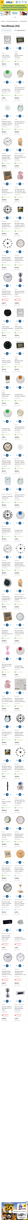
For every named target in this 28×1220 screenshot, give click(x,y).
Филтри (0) (7, 30)
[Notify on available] (7, 285)
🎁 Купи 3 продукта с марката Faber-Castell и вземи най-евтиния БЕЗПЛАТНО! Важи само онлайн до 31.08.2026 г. (14, 7)
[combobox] (21, 30)
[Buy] (7, 48)
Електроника (23, 21)
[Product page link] (7, 39)
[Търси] (20, 2)
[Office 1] (9, 2)
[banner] (14, 13)
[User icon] (17, 2)
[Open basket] (25, 2)
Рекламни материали (12, 21)
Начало (3, 21)
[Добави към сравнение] (10, 48)
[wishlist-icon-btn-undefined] (4, 48)
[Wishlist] (22, 2)
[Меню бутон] (2, 2)
